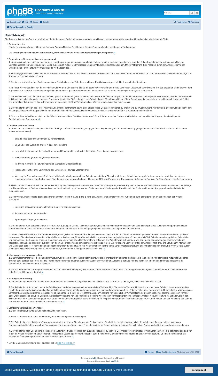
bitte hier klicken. (65, 343)
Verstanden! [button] (199, 370)
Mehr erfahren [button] (124, 369)
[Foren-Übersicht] (20, 11)
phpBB (94, 358)
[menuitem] (24, 22)
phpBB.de (115, 361)
